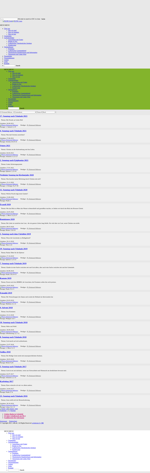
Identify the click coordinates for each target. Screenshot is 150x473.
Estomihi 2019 (6, 293)
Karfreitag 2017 (6, 381)
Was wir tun (12, 34)
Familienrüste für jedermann (14, 418)
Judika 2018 (5, 352)
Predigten (11, 49)
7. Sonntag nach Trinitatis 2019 (13, 263)
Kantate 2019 (5, 278)
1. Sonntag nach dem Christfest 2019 (15, 234)
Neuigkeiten (8, 56)
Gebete (6, 60)
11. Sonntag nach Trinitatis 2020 (13, 190)
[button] (5, 25)
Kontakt (6, 63)
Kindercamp (12, 45)
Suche (43, 19)
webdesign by (38, 423)
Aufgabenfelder (9, 38)
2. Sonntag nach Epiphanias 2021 (14, 160)
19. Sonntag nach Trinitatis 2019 (13, 249)
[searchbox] (9, 66)
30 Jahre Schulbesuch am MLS (15, 416)
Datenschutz (13, 421)
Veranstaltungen (9, 58)
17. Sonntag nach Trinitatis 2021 (13, 116)
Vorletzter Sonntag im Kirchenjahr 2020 (17, 175)
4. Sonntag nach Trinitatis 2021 (13, 131)
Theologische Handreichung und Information (22, 52)
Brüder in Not (12, 41)
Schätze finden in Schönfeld (13, 414)
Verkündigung (8, 47)
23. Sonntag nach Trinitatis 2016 (13, 396)
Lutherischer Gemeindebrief (17, 51)
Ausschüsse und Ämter (15, 40)
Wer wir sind (12, 30)
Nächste (13, 410)
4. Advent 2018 (6, 308)
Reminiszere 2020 (7, 219)
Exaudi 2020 (5, 204)
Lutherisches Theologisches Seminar (20, 43)
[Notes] (0, 119)
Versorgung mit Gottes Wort (17, 54)
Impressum (3, 421)
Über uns (7, 28)
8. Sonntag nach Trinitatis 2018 (13, 337)
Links (6, 62)
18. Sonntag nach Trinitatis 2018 (13, 322)
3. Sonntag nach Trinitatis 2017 (13, 367)
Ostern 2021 (5, 146)
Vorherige (3, 410)
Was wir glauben (13, 32)
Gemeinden (8, 36)
